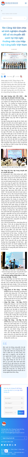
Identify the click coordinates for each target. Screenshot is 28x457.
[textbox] (14, 18)
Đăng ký (21, 412)
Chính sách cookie (5, 454)
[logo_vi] (9, 3)
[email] (15, 445)
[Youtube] (4, 445)
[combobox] (14, 18)
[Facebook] (5, 76)
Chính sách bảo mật (19, 452)
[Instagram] (7, 445)
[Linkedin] (10, 445)
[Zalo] (2, 76)
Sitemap (13, 454)
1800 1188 (10, 441)
